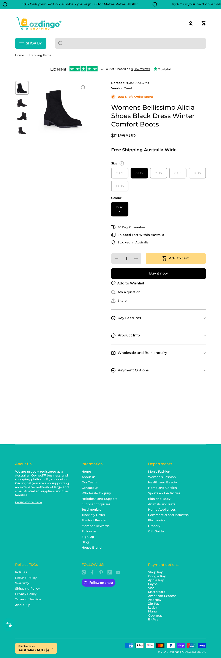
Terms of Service (28, 599)
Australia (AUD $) (33, 650)
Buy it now (158, 273)
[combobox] (130, 43)
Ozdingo (174, 651)
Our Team (89, 482)
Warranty (22, 583)
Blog (85, 542)
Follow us (89, 531)
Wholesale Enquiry (96, 493)
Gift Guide (156, 531)
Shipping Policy (27, 588)
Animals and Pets (161, 504)
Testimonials (91, 509)
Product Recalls (94, 520)
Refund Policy (26, 578)
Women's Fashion (162, 477)
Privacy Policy (25, 594)
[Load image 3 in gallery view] (22, 116)
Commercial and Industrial (168, 515)
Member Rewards (95, 526)
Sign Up (88, 537)
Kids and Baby (159, 499)
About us (88, 477)
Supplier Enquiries (96, 504)
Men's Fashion (159, 471)
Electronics (156, 520)
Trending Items (40, 55)
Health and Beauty (162, 482)
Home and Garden (162, 488)
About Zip (22, 605)
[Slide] (122, 163)
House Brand (92, 547)
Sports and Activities (164, 493)
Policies (21, 572)
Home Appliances (162, 509)
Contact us (90, 488)
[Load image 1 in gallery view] (22, 88)
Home (19, 55)
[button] (204, 23)
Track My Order (93, 515)
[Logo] (39, 23)
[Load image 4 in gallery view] (22, 130)
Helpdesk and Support (99, 499)
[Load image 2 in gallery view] (22, 103)
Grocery (154, 526)
